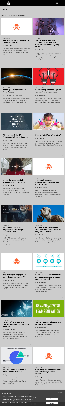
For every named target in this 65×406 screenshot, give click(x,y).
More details (60, 392)
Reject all (52, 398)
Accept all (52, 403)
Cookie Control (6, 393)
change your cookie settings (24, 401)
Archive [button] (5, 9)
